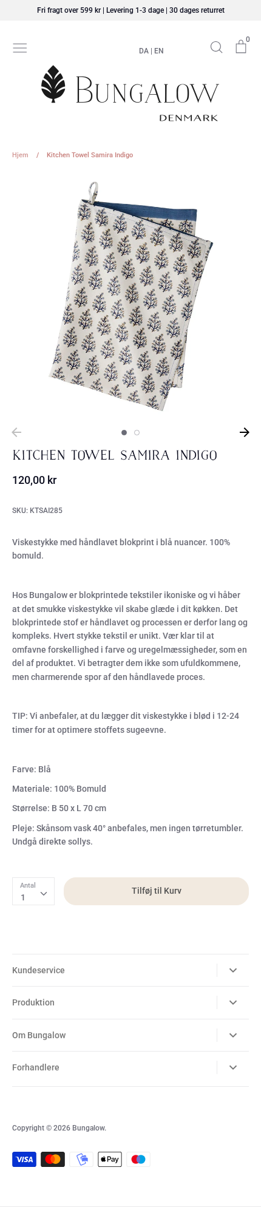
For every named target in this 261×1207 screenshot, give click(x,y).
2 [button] (137, 432)
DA (144, 51)
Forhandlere (35, 1067)
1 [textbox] (23, 897)
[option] (130, 297)
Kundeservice (38, 970)
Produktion (33, 1002)
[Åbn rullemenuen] (233, 970)
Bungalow (88, 1128)
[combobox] (33, 891)
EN (159, 51)
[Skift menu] (20, 47)
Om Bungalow (39, 1035)
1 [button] (124, 432)
